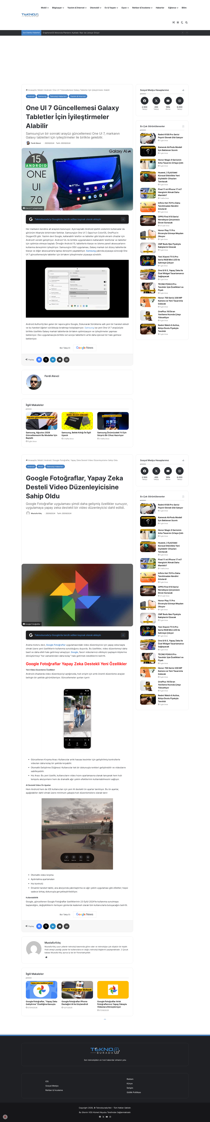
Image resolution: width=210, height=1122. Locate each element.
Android (47, 90)
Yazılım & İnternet (75, 7)
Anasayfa (32, 90)
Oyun (124, 7)
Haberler (160, 7)
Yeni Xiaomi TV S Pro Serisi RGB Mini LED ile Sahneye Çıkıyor (169, 259)
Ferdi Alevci (36, 143)
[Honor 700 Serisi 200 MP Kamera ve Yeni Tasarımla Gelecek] (148, 301)
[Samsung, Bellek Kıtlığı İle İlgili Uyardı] (77, 421)
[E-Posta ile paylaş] (60, 360)
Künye (130, 1083)
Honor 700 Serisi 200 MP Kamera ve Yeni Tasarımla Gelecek (170, 301)
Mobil (44, 7)
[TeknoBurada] (30, 15)
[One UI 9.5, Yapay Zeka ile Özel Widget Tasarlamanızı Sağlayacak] (148, 274)
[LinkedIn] (53, 360)
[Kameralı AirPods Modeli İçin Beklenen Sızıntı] (148, 151)
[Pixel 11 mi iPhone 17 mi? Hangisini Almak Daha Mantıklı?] (148, 193)
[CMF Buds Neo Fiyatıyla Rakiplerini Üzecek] (148, 248)
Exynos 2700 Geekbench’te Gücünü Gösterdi (63, 33)
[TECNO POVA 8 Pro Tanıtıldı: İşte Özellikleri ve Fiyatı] (148, 288)
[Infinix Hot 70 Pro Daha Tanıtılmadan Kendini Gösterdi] (148, 207)
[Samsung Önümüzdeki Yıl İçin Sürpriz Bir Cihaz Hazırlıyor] (113, 421)
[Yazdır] (66, 360)
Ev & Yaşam (110, 7)
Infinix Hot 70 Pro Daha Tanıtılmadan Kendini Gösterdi (169, 206)
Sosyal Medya (51, 1086)
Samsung (42, 96)
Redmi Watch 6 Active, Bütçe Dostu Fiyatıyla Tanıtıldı (169, 328)
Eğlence (172, 7)
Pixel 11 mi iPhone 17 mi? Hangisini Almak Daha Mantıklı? (170, 192)
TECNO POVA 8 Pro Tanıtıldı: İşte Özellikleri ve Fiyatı (170, 287)
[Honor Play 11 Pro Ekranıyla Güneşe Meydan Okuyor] (148, 234)
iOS (47, 1081)
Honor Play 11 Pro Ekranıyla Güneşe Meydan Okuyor (170, 233)
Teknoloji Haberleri (58, 96)
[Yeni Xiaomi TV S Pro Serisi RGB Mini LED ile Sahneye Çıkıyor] (148, 260)
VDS (90, 1112)
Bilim (184, 7)
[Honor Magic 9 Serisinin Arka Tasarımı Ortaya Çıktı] (148, 163)
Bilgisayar (57, 7)
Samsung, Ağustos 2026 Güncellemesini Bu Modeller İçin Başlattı (41, 435)
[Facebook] (39, 360)
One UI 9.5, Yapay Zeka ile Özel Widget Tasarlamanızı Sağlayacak (171, 273)
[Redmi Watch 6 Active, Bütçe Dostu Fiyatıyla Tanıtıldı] (148, 329)
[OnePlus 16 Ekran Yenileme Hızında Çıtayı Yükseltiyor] (148, 315)
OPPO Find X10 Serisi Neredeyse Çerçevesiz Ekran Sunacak (169, 219)
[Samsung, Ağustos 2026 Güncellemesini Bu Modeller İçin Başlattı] (41, 421)
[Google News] (84, 348)
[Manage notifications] (5, 1117)
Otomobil (94, 7)
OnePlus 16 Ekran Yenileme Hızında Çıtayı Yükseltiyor (169, 314)
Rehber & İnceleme (141, 7)
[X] (46, 360)
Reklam (130, 1079)
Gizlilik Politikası (134, 1092)
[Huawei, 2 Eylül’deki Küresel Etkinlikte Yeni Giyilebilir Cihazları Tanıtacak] (148, 176)
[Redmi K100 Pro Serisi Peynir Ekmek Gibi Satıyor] (148, 138)
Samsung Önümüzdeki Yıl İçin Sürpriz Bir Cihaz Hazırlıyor (112, 433)
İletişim (130, 1088)
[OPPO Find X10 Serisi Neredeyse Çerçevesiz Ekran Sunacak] (148, 220)
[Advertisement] (105, 60)
